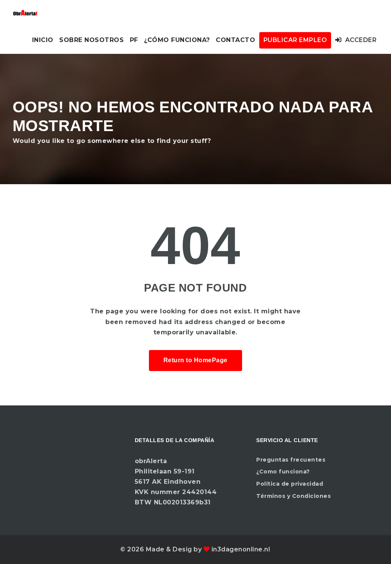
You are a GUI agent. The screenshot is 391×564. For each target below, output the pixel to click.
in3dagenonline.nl (241, 549)
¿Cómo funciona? (177, 40)
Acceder (359, 40)
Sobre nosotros (91, 40)
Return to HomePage (195, 360)
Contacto (235, 40)
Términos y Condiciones (293, 496)
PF (134, 40)
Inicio (42, 40)
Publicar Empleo (295, 40)
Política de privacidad (289, 483)
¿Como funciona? (283, 471)
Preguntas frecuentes (290, 459)
